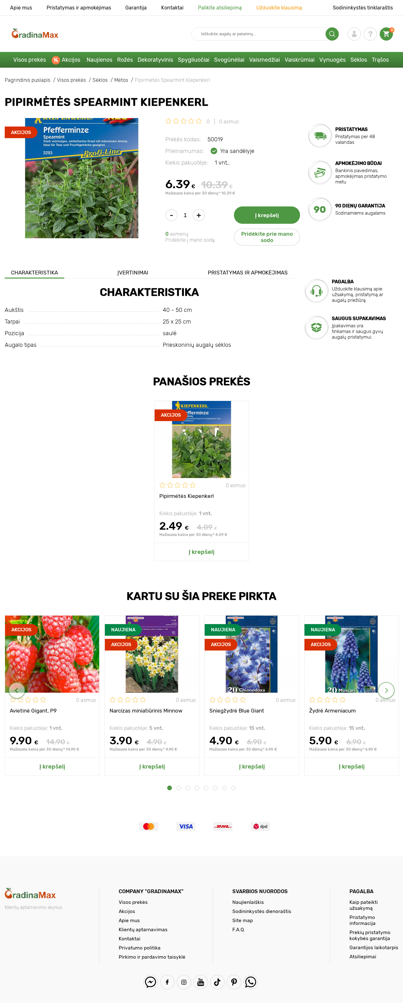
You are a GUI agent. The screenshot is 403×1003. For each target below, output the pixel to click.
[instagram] (184, 982)
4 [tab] (197, 788)
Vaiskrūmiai (300, 59)
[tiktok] (217, 982)
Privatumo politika (140, 948)
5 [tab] (206, 788)
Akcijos (71, 59)
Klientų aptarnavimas (143, 930)
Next (386, 690)
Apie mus (21, 8)
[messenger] (150, 982)
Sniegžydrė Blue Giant (236, 710)
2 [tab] (178, 788)
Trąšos (380, 59)
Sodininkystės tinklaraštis (363, 8)
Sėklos (358, 59)
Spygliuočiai (193, 59)
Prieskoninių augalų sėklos (197, 344)
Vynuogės (332, 59)
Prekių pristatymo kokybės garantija (369, 935)
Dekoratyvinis (155, 59)
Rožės (125, 59)
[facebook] (167, 982)
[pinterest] (234, 982)
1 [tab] (169, 788)
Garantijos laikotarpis (373, 947)
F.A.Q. (238, 930)
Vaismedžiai (264, 59)
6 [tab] (215, 788)
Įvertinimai (132, 272)
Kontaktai (172, 8)
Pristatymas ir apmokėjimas (79, 8)
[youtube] (200, 982)
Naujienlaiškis (248, 902)
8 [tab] (233, 788)
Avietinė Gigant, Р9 (33, 710)
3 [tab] (187, 788)
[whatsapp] (250, 982)
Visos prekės (29, 59)
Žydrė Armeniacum (332, 710)
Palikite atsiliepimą (220, 8)
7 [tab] (224, 788)
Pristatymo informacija (362, 920)
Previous (17, 690)
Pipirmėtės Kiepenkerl (186, 496)
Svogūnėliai (229, 59)
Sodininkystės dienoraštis (261, 911)
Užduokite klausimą (279, 8)
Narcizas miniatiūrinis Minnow (146, 710)
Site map (242, 920)
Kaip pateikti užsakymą (363, 905)
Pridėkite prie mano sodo (267, 237)
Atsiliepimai (362, 957)
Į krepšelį (267, 215)
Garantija (136, 8)
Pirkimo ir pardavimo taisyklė (152, 957)
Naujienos (99, 59)
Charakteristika (34, 272)
